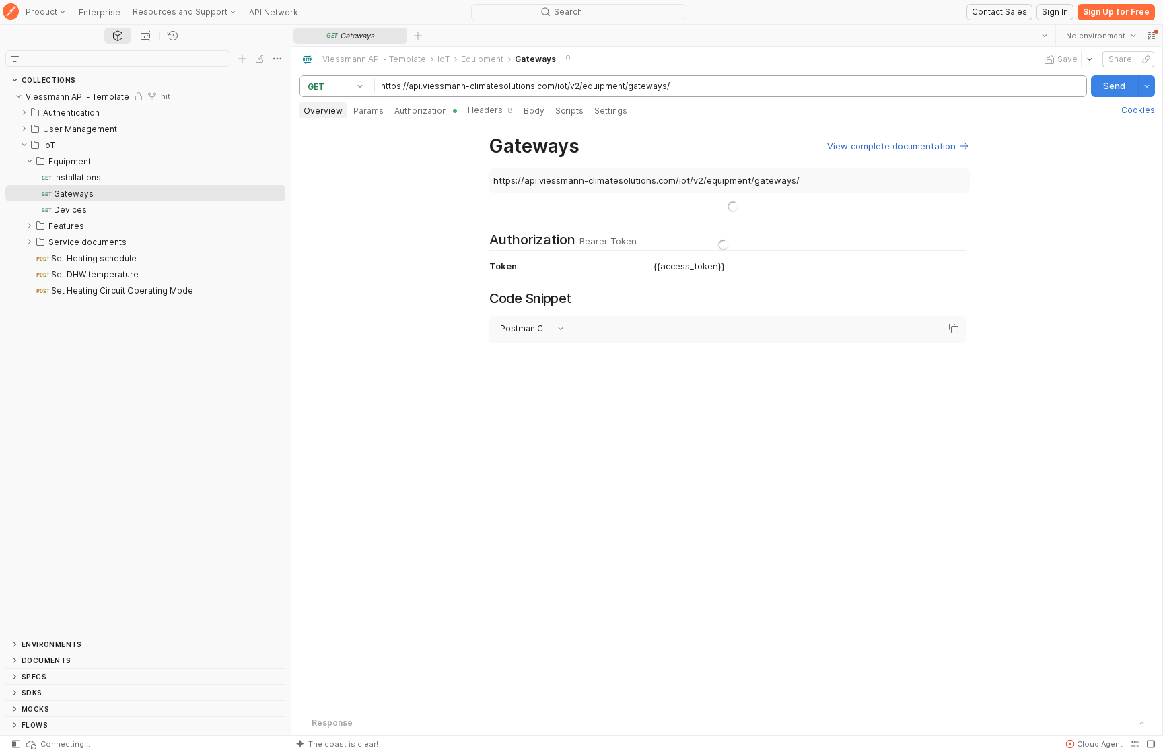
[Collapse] (18, 96)
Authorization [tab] (420, 111)
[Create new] (242, 58)
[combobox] (1100, 35)
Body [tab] (534, 111)
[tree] (145, 362)
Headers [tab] (490, 110)
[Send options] (1146, 86)
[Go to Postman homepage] (11, 12)
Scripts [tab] (569, 111)
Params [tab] (368, 111)
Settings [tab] (610, 111)
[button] (1151, 35)
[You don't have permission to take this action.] (418, 36)
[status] (57, 744)
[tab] (117, 36)
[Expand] (24, 112)
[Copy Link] (1145, 59)
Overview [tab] (323, 111)
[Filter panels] (15, 58)
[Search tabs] (1044, 36)
